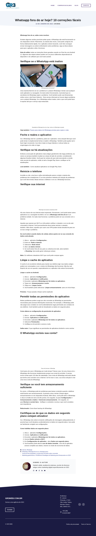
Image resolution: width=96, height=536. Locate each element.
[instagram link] (79, 504)
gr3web (57, 23)
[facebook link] (83, 504)
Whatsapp (29, 449)
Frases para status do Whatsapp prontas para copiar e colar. (49, 130)
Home (53, 5)
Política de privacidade (72, 524)
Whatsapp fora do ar (33, 451)
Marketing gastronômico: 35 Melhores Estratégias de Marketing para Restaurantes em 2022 (46, 455)
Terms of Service (86, 524)
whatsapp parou (44, 451)
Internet (24, 449)
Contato (86, 5)
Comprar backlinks (65, 5)
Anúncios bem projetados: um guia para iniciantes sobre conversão (40, 453)
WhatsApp (25, 451)
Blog (76, 5)
